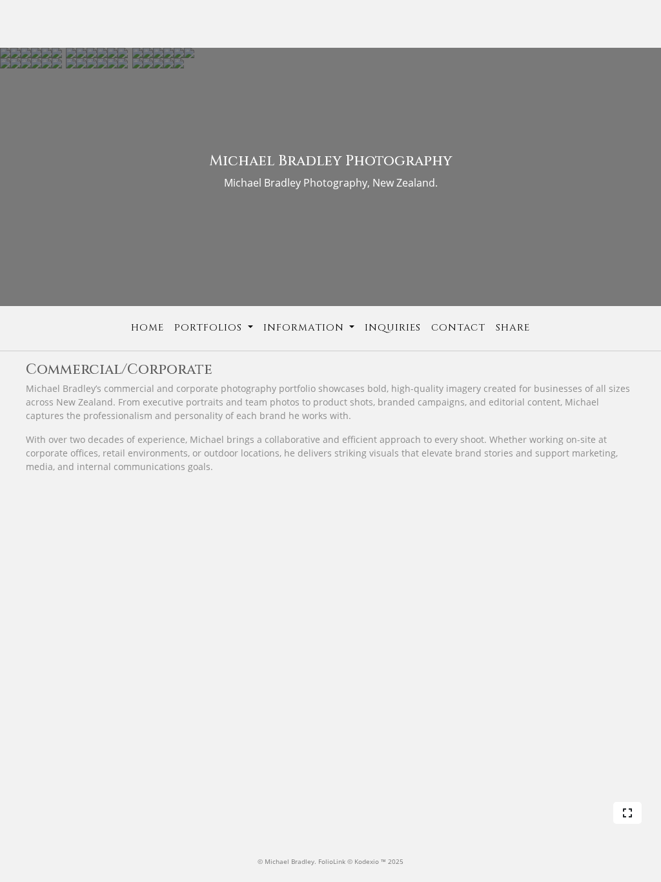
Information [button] (305, 327)
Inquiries (393, 327)
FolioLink (331, 861)
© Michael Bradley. (288, 861)
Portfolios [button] (209, 327)
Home (147, 327)
